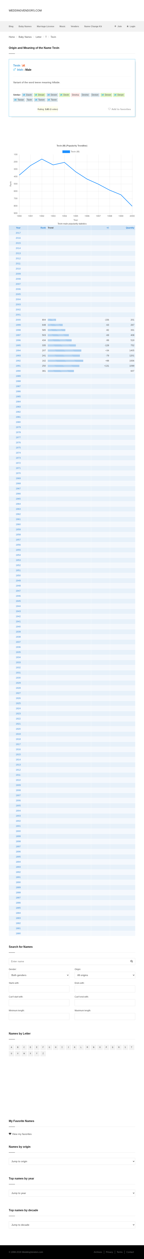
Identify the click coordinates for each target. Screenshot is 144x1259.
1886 (18, 903)
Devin (66, 95)
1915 (18, 754)
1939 (18, 632)
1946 (18, 596)
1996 (18, 340)
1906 (18, 800)
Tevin (17, 65)
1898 (18, 841)
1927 (18, 693)
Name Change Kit (93, 26)
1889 (18, 887)
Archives (98, 1252)
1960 (18, 524)
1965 (18, 499)
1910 (18, 780)
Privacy (109, 1252)
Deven (54, 95)
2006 (18, 289)
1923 (18, 713)
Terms (120, 1252)
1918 (18, 739)
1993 (18, 355)
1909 (18, 785)
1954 (18, 555)
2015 (18, 243)
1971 (18, 468)
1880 (18, 933)
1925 (18, 703)
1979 (18, 427)
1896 (18, 851)
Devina (75, 95)
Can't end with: (82, 997)
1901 (18, 826)
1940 (18, 626)
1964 (18, 504)
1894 (18, 862)
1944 (18, 606)
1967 (18, 488)
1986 (18, 391)
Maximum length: (83, 1010)
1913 (18, 765)
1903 (18, 816)
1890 (18, 882)
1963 (18, 509)
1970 (18, 473)
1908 (18, 790)
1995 (18, 345)
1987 (18, 386)
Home (12, 37)
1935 (18, 652)
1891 (18, 877)
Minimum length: (17, 1010)
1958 (18, 534)
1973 (18, 458)
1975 (18, 447)
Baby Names (25, 26)
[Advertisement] (72, 130)
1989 (18, 376)
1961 (18, 519)
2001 (18, 315)
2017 (18, 233)
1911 (18, 775)
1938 (18, 637)
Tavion (41, 100)
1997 (18, 335)
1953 (18, 560)
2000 (18, 320)
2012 (18, 258)
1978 (18, 432)
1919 (18, 734)
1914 (18, 759)
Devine (85, 95)
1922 (18, 718)
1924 (18, 708)
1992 (18, 361)
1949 (18, 580)
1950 (18, 575)
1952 (18, 565)
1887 (18, 897)
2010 (18, 268)
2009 (18, 274)
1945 (18, 601)
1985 (18, 396)
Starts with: (14, 983)
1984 (18, 401)
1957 (18, 540)
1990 (18, 371)
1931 (18, 672)
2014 (18, 248)
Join (119, 26)
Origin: (78, 969)
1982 (18, 412)
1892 (18, 872)
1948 (18, 586)
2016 (18, 238)
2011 (18, 263)
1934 (18, 657)
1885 (18, 908)
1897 (18, 846)
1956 (18, 545)
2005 (18, 294)
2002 (18, 309)
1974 (18, 453)
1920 (18, 729)
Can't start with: (16, 997)
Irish (20, 69)
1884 (18, 913)
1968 (18, 483)
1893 (18, 867)
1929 (18, 683)
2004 (18, 299)
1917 (18, 744)
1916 (18, 749)
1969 (18, 478)
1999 (18, 325)
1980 (18, 422)
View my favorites (22, 1134)
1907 (18, 795)
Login (132, 26)
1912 (18, 770)
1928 (18, 688)
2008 (18, 279)
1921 (18, 724)
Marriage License (45, 26)
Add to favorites (121, 109)
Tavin (29, 100)
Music (63, 26)
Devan (41, 95)
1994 (18, 350)
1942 (18, 616)
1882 (18, 923)
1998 (18, 330)
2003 (18, 304)
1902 (18, 821)
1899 (18, 836)
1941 (18, 621)
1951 (18, 570)
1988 (18, 381)
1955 (18, 550)
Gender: (13, 969)
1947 (18, 591)
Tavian (21, 100)
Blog (11, 26)
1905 (18, 805)
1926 (18, 698)
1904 (18, 811)
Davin (29, 95)
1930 (18, 678)
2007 (18, 284)
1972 (18, 463)
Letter (38, 37)
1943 (18, 611)
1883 (18, 918)
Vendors (75, 26)
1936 (18, 647)
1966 (18, 493)
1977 (18, 437)
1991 (18, 366)
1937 (18, 642)
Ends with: (79, 983)
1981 (18, 417)
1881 (18, 928)
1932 (18, 667)
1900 (18, 831)
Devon (108, 95)
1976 (18, 442)
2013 (18, 253)
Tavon (54, 100)
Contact (130, 1252)
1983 (18, 407)
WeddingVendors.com (25, 10)
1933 (18, 662)
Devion (95, 95)
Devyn (120, 95)
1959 (18, 529)
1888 (18, 892)
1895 (18, 857)
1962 (18, 514)
